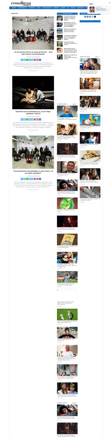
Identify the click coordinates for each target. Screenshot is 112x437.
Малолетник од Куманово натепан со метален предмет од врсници (70, 30)
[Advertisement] (90, 32)
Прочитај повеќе (33, 70)
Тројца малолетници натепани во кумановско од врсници (70, 43)
